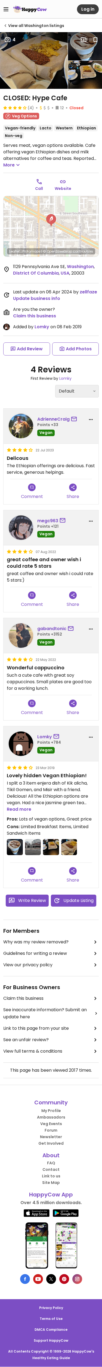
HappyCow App (51, 1194)
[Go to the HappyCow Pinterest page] (64, 1279)
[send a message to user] (75, 419)
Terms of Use (51, 1318)
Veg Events (51, 1123)
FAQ (51, 1163)
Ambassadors (51, 1117)
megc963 (47, 521)
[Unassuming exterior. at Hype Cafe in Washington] (33, 847)
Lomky (42, 327)
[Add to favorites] (95, 39)
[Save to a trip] (83, 39)
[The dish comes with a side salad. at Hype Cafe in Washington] (85, 75)
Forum (51, 1130)
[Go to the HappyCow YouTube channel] (38, 1279)
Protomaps (31, 251)
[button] (51, 220)
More (9, 165)
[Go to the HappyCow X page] (51, 1279)
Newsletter (51, 1137)
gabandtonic (51, 628)
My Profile (51, 1110)
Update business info (36, 298)
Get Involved (51, 1143)
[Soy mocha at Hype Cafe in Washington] (85, 46)
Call (39, 188)
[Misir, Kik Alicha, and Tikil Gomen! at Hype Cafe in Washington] (34, 60)
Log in (87, 9)
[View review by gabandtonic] (21, 635)
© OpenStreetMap (57, 251)
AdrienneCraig (53, 419)
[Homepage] (30, 9)
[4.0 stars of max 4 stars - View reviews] (15, 107)
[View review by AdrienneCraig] (21, 426)
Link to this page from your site (36, 1028)
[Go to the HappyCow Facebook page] (25, 1279)
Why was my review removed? (36, 942)
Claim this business (34, 316)
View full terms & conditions (32, 1051)
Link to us (51, 1176)
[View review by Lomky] (21, 744)
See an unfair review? (26, 1040)
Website (63, 188)
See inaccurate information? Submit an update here (45, 1013)
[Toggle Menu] (6, 9)
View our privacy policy (27, 965)
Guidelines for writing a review (35, 953)
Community (51, 1102)
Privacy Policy (51, 1307)
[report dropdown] (91, 419)
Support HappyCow (51, 1340)
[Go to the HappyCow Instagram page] (77, 1279)
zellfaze (88, 292)
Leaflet (14, 251)
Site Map (51, 1182)
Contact (51, 1169)
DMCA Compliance (51, 1329)
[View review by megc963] (21, 528)
